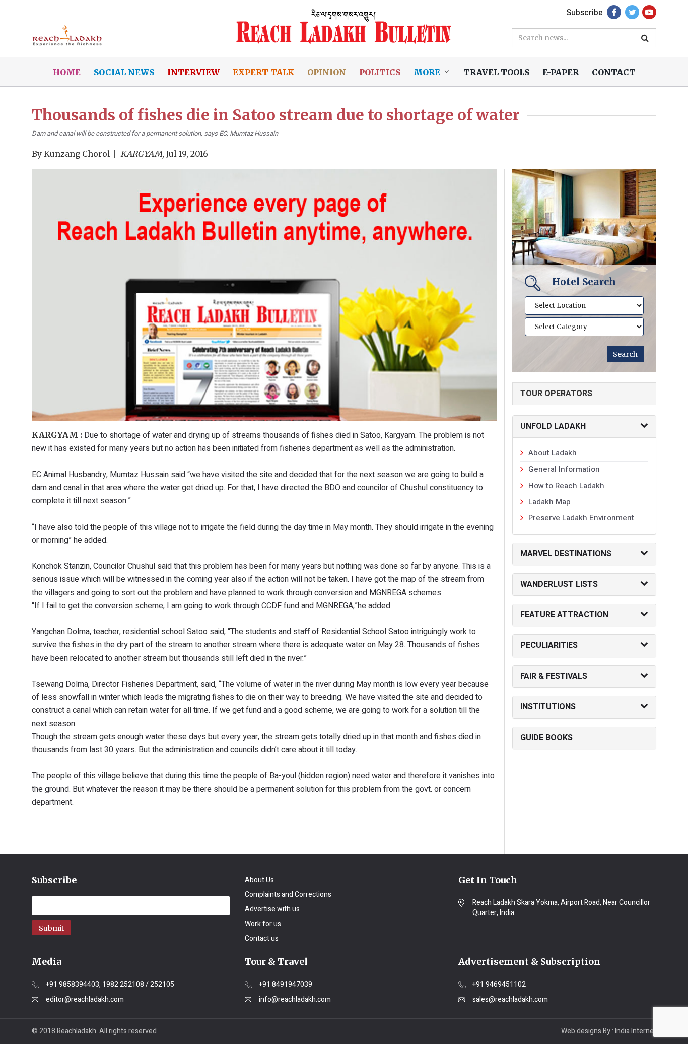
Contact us (262, 938)
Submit (51, 928)
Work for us (263, 924)
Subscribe (584, 13)
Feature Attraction (564, 615)
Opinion (326, 72)
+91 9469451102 (499, 985)
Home (67, 72)
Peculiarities (549, 645)
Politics (379, 72)
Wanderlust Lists (559, 584)
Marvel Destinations (565, 554)
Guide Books (546, 738)
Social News (124, 72)
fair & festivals (553, 676)
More (427, 72)
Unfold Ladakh (553, 426)
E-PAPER (560, 72)
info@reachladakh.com (295, 1000)
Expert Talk (263, 72)
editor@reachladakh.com (85, 1000)
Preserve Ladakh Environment (581, 518)
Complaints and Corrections (288, 894)
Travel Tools (496, 72)
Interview (193, 72)
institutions (548, 707)
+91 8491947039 (285, 985)
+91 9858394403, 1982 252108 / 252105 (110, 985)
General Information (564, 469)
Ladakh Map (549, 501)
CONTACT (614, 72)
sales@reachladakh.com (510, 1000)
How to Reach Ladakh (566, 485)
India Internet (635, 1031)
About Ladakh (552, 453)
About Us (259, 880)
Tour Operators (556, 393)
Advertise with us (272, 909)
